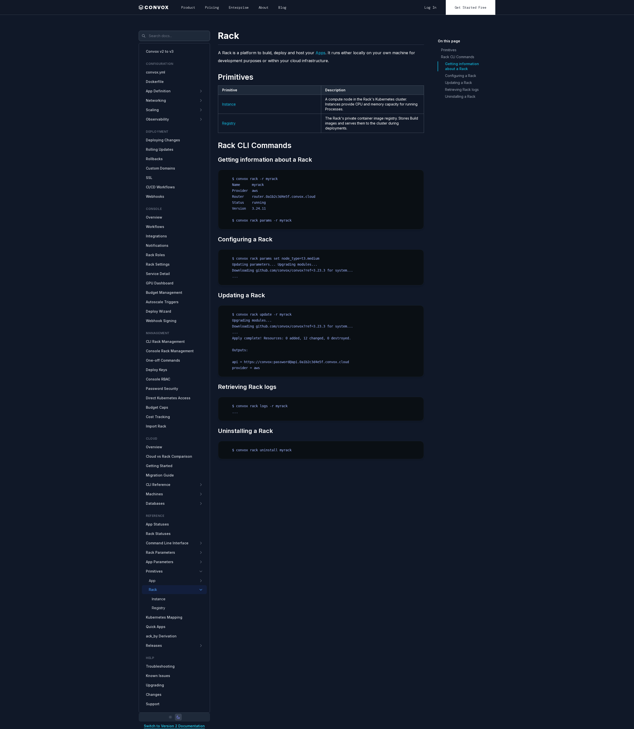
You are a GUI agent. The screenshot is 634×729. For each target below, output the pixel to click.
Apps (320, 52)
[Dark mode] (178, 717)
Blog (282, 7)
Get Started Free (470, 7)
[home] (155, 7)
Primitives (448, 50)
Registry (229, 123)
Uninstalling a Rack (460, 96)
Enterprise (239, 7)
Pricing (212, 7)
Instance (229, 104)
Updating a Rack (458, 82)
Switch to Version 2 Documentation (174, 726)
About (263, 7)
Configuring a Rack (460, 76)
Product (188, 7)
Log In (430, 7)
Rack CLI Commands (457, 57)
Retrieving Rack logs (462, 89)
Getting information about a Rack (462, 66)
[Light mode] (170, 717)
